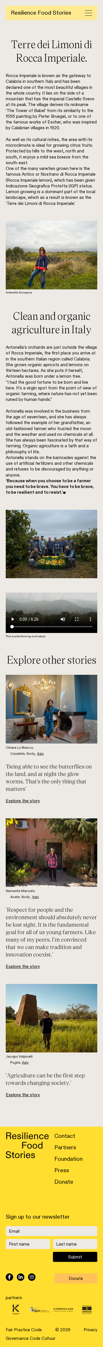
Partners (65, 1147)
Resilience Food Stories (41, 13)
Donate (63, 1182)
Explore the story (23, 801)
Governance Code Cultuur (31, 1338)
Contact (64, 1136)
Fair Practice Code (24, 1330)
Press (61, 1170)
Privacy (90, 1330)
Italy (40, 753)
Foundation (68, 1159)
